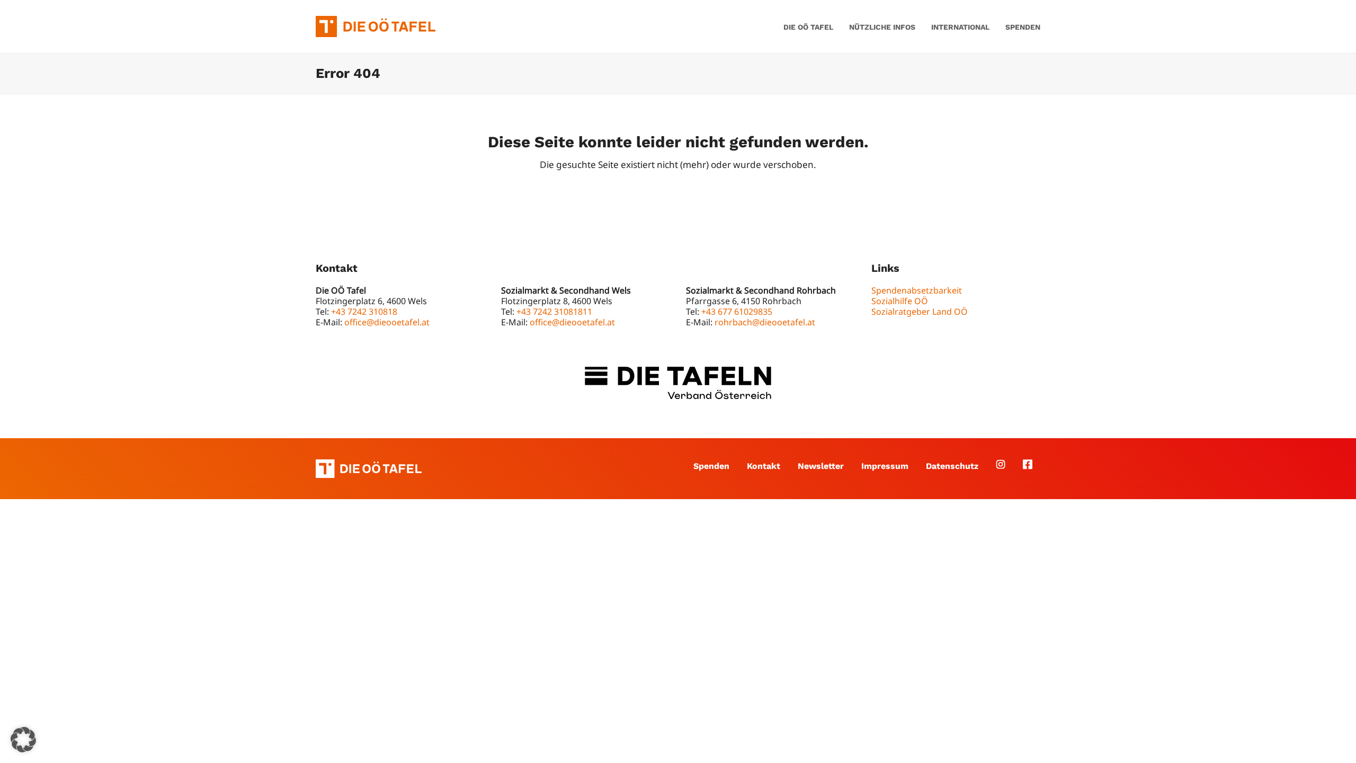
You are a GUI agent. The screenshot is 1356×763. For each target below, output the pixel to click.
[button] (23, 739)
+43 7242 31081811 (554, 311)
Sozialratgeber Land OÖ (919, 311)
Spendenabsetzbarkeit (916, 290)
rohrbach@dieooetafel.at (765, 322)
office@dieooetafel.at (387, 322)
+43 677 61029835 (736, 311)
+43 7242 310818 (364, 311)
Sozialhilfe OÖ (899, 301)
